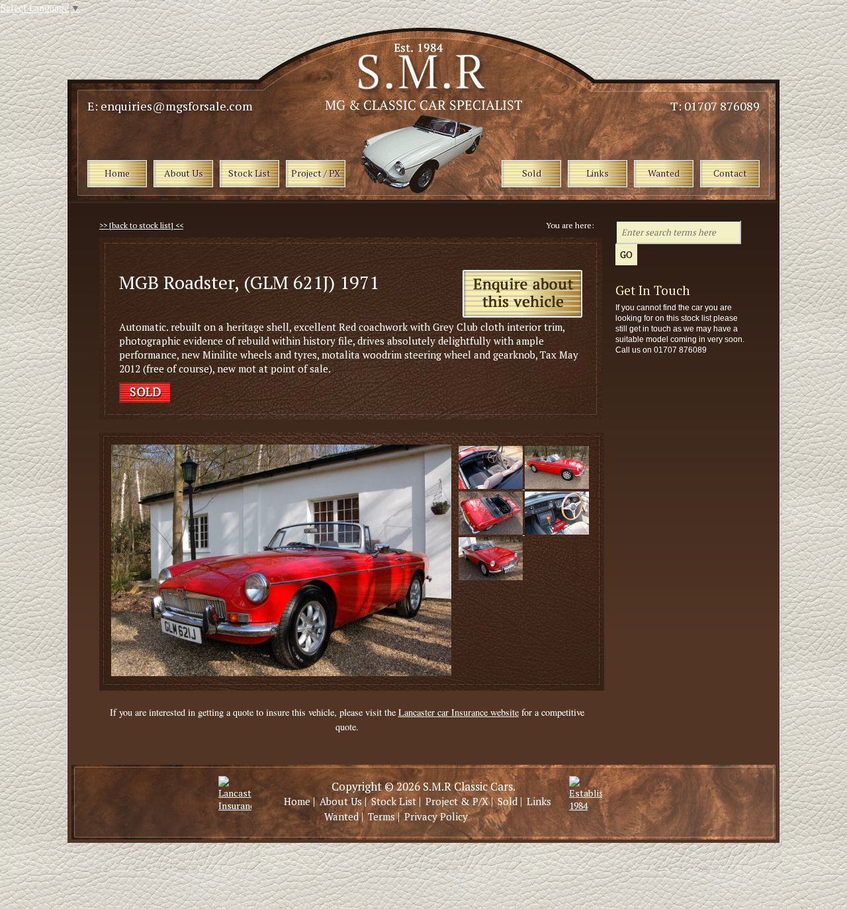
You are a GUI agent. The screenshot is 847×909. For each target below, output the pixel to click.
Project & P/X (456, 801)
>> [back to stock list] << (141, 225)
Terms (381, 816)
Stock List (393, 801)
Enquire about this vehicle (522, 295)
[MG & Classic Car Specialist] (425, 106)
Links (539, 801)
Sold (507, 801)
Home (297, 801)
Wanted (341, 816)
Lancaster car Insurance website (458, 712)
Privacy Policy (436, 816)
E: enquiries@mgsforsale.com (170, 106)
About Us (341, 801)
